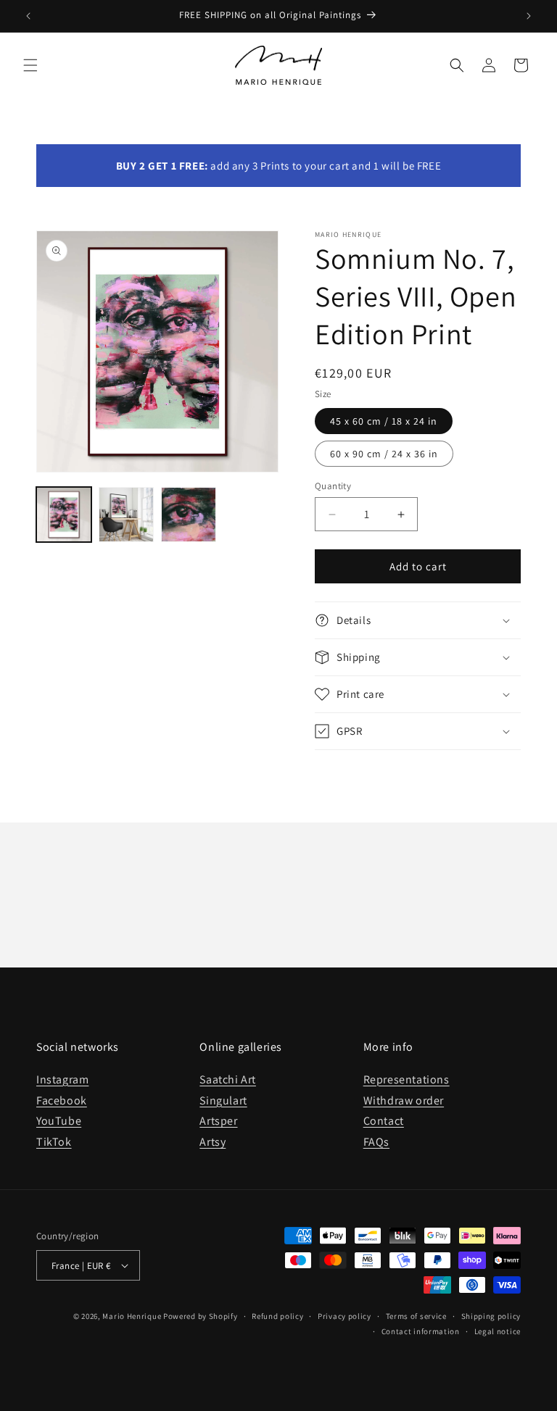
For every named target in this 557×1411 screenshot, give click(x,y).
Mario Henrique (131, 1316)
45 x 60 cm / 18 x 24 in (383, 421)
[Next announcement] (529, 16)
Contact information (420, 1331)
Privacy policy (344, 1316)
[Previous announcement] (28, 16)
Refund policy (277, 1316)
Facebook (61, 1100)
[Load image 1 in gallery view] (63, 514)
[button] (30, 65)
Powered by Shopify (200, 1316)
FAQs (376, 1141)
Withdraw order (403, 1100)
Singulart (223, 1100)
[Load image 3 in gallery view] (188, 514)
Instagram (62, 1079)
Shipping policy (491, 1316)
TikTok (54, 1141)
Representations (406, 1079)
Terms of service (416, 1316)
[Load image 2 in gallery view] (126, 514)
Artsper (218, 1120)
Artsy (212, 1141)
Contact (383, 1120)
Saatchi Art (227, 1079)
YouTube (58, 1120)
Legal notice (497, 1331)
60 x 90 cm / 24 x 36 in (384, 453)
